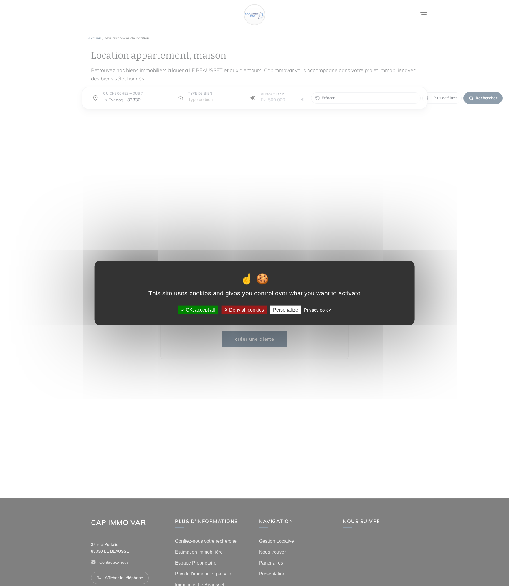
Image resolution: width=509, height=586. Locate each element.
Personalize (285, 309)
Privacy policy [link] (317, 309)
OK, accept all (200, 309)
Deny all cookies (246, 309)
